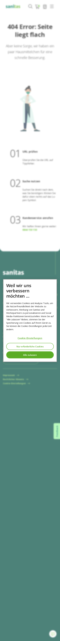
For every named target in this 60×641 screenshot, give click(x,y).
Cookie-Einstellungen (30, 337)
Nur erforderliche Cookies (30, 346)
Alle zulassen (30, 354)
